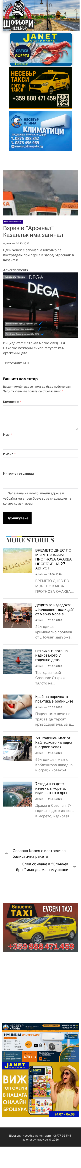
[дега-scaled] (40, 275)
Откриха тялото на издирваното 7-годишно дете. (51, 655)
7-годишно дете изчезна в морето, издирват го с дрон (51, 788)
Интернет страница (18, 473)
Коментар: (12, 402)
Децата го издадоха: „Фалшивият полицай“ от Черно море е (54, 609)
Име (7, 435)
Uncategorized (13, 221)
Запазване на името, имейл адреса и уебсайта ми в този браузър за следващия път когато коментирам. (38, 498)
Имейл (9, 454)
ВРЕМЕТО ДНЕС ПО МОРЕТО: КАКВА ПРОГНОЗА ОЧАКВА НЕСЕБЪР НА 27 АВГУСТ (53, 559)
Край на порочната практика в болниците (54, 699)
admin (7, 243)
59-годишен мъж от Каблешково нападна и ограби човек (53, 742)
